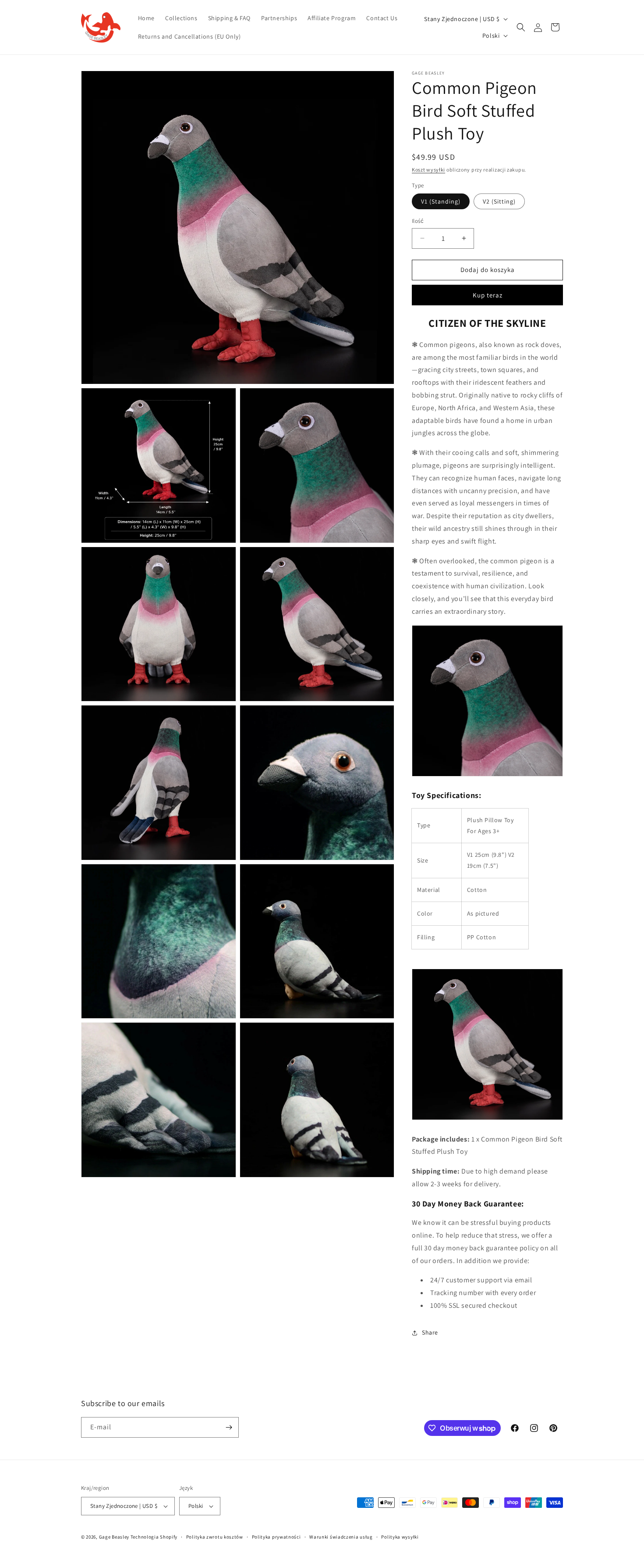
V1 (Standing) (440, 201)
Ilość (418, 221)
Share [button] (430, 1332)
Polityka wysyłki (399, 1537)
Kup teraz (487, 295)
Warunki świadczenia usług (341, 1537)
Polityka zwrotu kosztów (214, 1537)
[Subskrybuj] (228, 1427)
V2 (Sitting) (499, 201)
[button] (521, 27)
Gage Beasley (114, 1537)
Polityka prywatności (276, 1537)
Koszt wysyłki (428, 169)
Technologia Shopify (154, 1537)
